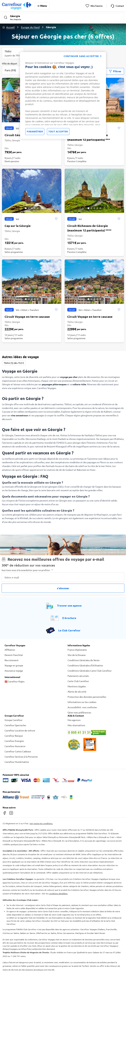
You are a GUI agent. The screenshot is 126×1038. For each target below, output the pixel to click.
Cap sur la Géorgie (18, 226)
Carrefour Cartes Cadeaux (18, 751)
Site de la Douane (77, 654)
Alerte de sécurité (77, 691)
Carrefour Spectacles (15, 725)
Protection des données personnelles (87, 696)
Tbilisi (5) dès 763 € (14, 362)
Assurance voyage (14, 670)
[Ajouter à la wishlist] (118, 128)
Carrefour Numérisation (17, 761)
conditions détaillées (58, 893)
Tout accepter (58, 131)
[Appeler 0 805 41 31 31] (94, 732)
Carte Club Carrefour (78, 681)
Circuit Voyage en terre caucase (27, 316)
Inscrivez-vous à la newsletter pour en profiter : (27, 570)
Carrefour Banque (14, 735)
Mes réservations (76, 725)
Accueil (10, 27)
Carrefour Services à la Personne (21, 756)
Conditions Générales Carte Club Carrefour (90, 670)
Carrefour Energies (14, 740)
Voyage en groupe (14, 665)
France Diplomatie (77, 649)
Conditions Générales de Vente (84, 660)
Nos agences (74, 719)
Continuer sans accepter (81, 56)
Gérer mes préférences (79, 712)
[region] (63, 95)
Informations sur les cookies (82, 701)
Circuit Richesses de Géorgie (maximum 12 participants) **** (89, 228)
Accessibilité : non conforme (82, 707)
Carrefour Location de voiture (20, 730)
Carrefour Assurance (15, 746)
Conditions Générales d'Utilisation (85, 665)
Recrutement (12, 660)
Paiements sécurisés (78, 675)
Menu (43, 5)
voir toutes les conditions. (41, 823)
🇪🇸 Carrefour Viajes (14, 681)
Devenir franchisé (14, 654)
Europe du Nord (30, 27)
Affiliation (10, 649)
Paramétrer (35, 131)
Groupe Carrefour (13, 719)
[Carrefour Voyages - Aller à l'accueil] (16, 6)
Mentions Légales (77, 686)
